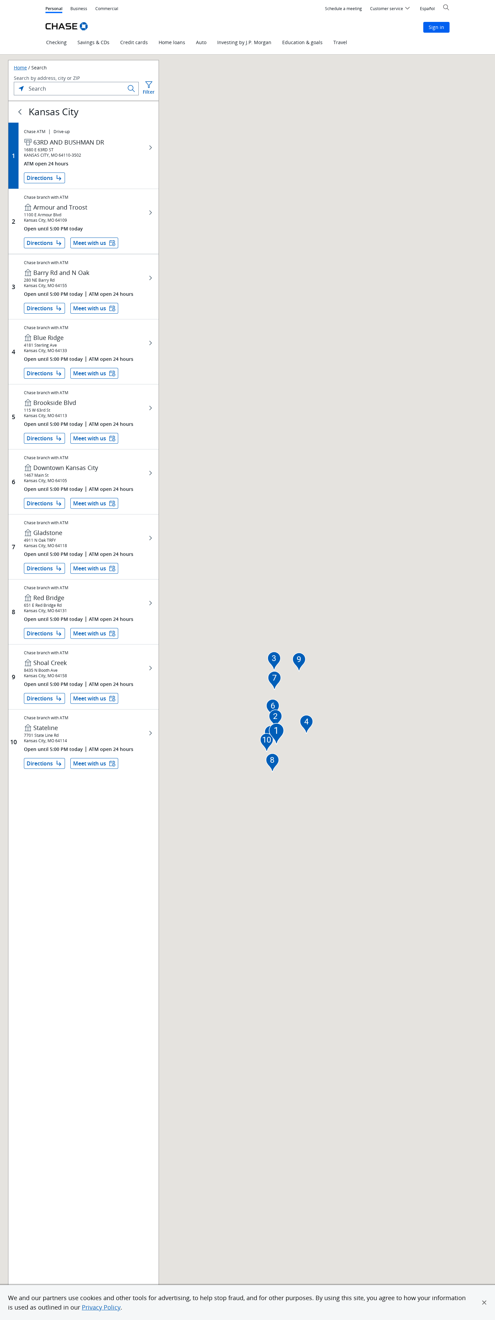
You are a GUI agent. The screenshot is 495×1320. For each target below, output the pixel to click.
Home (20, 67)
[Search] (131, 88)
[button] (484, 1302)
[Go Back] (20, 112)
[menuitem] (343, 8)
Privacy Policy (101, 1307)
